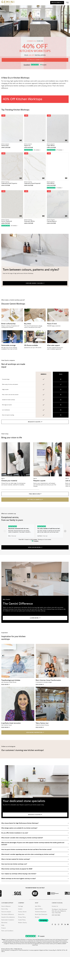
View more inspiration (34, 732)
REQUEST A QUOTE (34, 814)
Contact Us (55, 906)
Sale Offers (38, 906)
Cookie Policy (22, 920)
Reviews (37, 917)
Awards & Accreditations (8, 917)
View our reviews (34, 547)
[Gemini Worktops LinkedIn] (65, 924)
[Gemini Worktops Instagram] (58, 924)
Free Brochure (34, 494)
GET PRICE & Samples (34, 499)
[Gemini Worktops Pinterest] (62, 924)
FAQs (2, 925)
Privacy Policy (22, 917)
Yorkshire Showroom (40, 911)
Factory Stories (22, 911)
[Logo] (7, 3)
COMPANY (21, 903)
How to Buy (4, 909)
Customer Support (7, 903)
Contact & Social (57, 903)
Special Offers (39, 909)
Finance (3, 928)
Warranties (4, 922)
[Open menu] (67, 2)
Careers (20, 909)
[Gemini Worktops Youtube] (68, 924)
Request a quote (34, 422)
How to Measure (5, 906)
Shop (36, 903)
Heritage (20, 906)
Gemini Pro (21, 914)
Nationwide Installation (7, 920)
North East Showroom (41, 914)
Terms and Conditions (7, 930)
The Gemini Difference (7, 914)
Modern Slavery (22, 922)
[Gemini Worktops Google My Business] (55, 924)
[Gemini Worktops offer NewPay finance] (43, 920)
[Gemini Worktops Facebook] (52, 924)
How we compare (6, 911)
